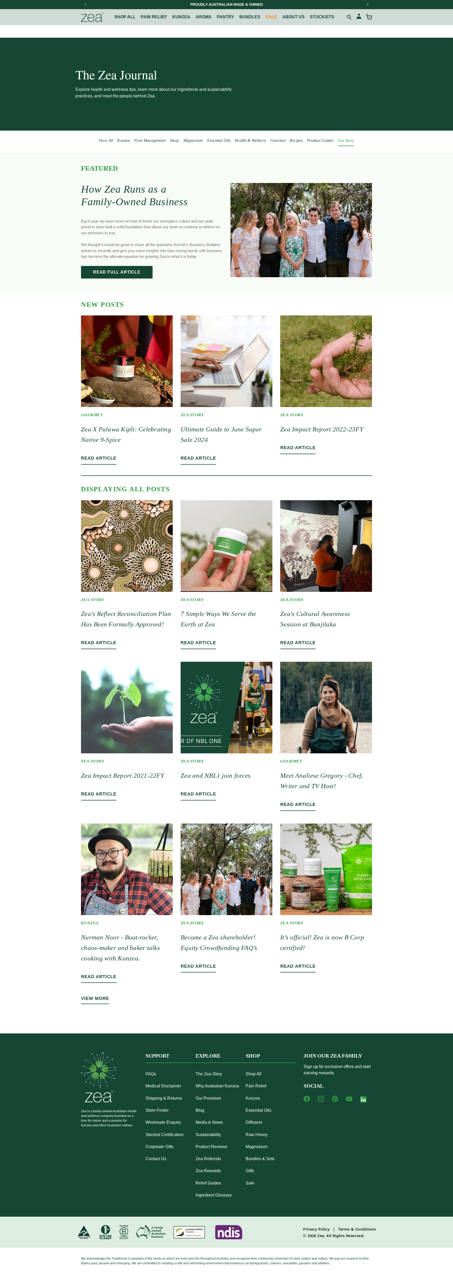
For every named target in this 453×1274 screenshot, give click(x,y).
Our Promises (208, 1098)
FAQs (150, 1074)
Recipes (296, 140)
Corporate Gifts (159, 1146)
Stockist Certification (164, 1134)
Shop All (125, 17)
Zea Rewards (208, 1171)
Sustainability (208, 1134)
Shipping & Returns (163, 1098)
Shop (253, 1056)
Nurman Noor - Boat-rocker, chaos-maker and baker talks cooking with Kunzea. (120, 948)
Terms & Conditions (357, 1229)
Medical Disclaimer (163, 1086)
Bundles (249, 17)
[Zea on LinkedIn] (363, 1100)
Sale (271, 17)
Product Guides (320, 140)
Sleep (174, 140)
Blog (200, 1110)
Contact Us (155, 1158)
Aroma (204, 17)
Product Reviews (211, 1146)
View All (106, 140)
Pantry (225, 17)
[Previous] (85, 4)
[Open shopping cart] (369, 17)
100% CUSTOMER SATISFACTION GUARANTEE (226, 4)
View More (95, 998)
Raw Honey (257, 1134)
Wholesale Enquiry (163, 1122)
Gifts (250, 1171)
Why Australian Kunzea (217, 1086)
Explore (208, 1056)
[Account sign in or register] (359, 17)
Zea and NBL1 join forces (216, 775)
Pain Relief (256, 1086)
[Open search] (349, 17)
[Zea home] (92, 17)
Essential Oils (218, 140)
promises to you (101, 233)
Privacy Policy (316, 1229)
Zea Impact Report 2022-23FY (321, 429)
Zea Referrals (208, 1158)
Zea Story (346, 140)
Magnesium (193, 140)
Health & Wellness (250, 140)
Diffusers (254, 1122)
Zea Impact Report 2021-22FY (122, 775)
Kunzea (181, 17)
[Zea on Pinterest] (335, 1099)
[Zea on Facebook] (307, 1099)
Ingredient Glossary (214, 1195)
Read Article (98, 458)
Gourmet (277, 140)
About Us (293, 17)
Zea (320, 1235)
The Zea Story (209, 1074)
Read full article (117, 272)
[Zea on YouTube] (349, 1099)
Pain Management (149, 140)
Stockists (322, 17)
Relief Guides (208, 1183)
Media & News (209, 1122)
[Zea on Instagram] (321, 1099)
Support (157, 1056)
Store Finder (157, 1110)
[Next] (367, 4)
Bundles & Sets (260, 1158)
